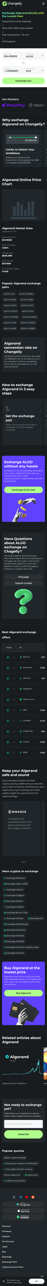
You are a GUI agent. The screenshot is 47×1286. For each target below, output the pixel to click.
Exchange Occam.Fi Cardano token (21, 947)
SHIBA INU (28, 731)
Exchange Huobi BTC (15, 930)
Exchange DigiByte (14, 895)
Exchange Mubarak (14, 936)
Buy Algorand (23, 993)
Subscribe (23, 1134)
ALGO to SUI (28, 311)
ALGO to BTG (27, 305)
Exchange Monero (13, 901)
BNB (25, 752)
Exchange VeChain (13, 918)
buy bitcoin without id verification (21, 1163)
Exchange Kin (35, 918)
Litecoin (26, 678)
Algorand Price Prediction (14, 1083)
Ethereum (27, 667)
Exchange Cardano (14, 907)
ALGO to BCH (10, 305)
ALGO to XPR (10, 328)
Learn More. (17, 1282)
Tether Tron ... (29, 699)
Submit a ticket (23, 583)
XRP (25, 710)
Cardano (27, 720)
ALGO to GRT (10, 323)
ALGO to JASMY (28, 323)
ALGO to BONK (11, 317)
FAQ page (23, 577)
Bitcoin (26, 657)
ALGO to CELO (10, 311)
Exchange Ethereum (14, 878)
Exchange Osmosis (14, 953)
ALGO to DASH (30, 317)
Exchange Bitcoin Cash (16, 912)
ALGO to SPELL (26, 294)
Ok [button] (36, 1281)
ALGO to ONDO (28, 328)
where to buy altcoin (14, 1181)
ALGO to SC (9, 294)
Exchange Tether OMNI (15, 884)
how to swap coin (12, 1175)
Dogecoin (27, 689)
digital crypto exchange (15, 1157)
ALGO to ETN (10, 299)
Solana (26, 742)
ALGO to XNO (27, 299)
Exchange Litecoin (13, 889)
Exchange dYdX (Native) (16, 924)
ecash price (31, 1175)
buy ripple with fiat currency (18, 1169)
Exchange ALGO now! (23, 490)
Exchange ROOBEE (14, 941)
